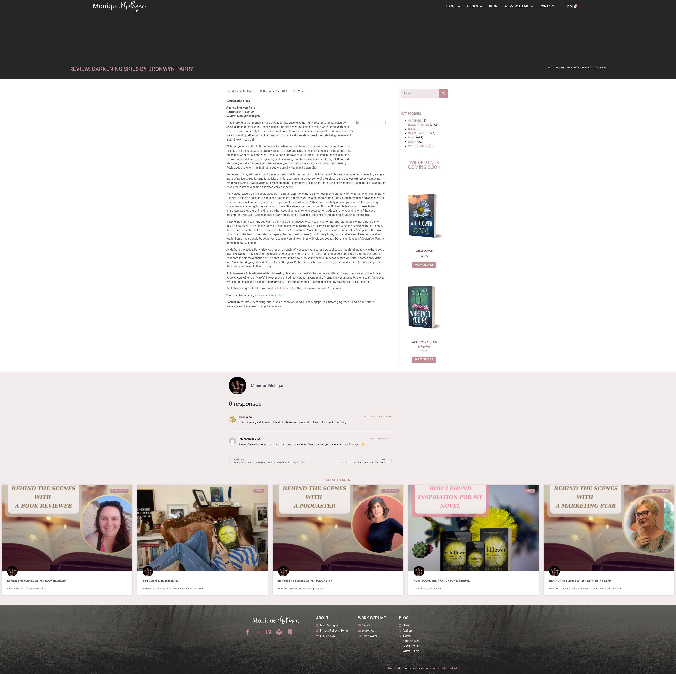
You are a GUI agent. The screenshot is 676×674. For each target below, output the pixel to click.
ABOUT (450, 6)
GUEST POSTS (418, 133)
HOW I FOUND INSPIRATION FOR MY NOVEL (442, 580)
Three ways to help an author (161, 580)
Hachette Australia (283, 288)
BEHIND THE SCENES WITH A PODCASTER (305, 580)
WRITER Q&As (417, 146)
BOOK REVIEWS (418, 124)
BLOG (493, 6)
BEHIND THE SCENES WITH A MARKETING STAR (580, 580)
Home (551, 67)
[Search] (443, 93)
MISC (411, 137)
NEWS (412, 141)
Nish (242, 416)
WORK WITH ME (516, 6)
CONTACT (547, 6)
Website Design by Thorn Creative (444, 668)
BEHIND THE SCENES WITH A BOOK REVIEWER (37, 580)
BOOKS (472, 6)
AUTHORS (415, 120)
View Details (424, 264)
